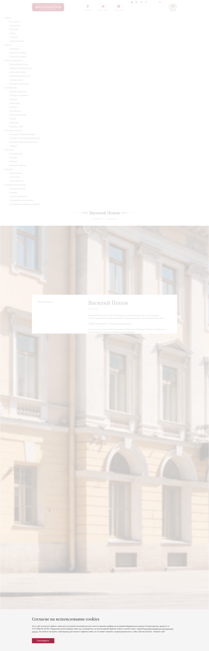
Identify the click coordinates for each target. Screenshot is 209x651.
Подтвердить (43, 641)
